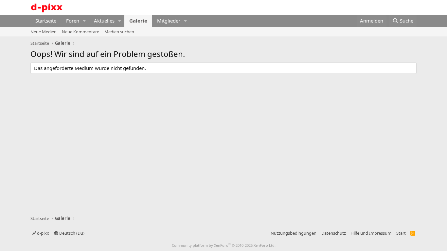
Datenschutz (333, 233)
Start (401, 233)
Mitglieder (168, 20)
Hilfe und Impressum (370, 233)
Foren (72, 20)
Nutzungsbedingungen (293, 233)
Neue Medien (43, 32)
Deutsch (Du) (71, 233)
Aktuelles (104, 20)
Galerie (138, 20)
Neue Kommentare (80, 32)
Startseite (45, 20)
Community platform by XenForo (224, 245)
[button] (84, 21)
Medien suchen (119, 32)
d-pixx (42, 233)
